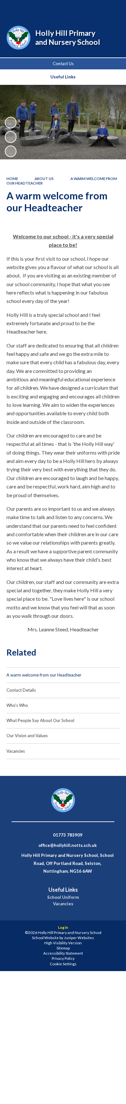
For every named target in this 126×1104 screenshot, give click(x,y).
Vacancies (63, 903)
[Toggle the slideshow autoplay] (10, 122)
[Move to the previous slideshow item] (10, 137)
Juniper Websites (79, 938)
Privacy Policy (63, 958)
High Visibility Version (63, 943)
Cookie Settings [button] (63, 964)
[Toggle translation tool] (96, 9)
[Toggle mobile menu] (113, 9)
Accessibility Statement (63, 953)
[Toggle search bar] (80, 9)
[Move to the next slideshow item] (10, 151)
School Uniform (63, 897)
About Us (44, 178)
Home (12, 178)
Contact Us (63, 63)
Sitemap (63, 948)
